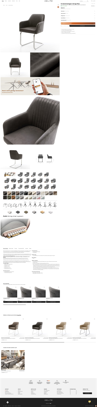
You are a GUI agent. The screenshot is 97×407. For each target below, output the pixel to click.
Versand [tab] (15, 248)
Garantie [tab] (26, 248)
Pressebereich (46, 391)
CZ (70, 393)
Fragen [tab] (30, 248)
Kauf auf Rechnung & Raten (66, 382)
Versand (32, 391)
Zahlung (32, 392)
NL (70, 392)
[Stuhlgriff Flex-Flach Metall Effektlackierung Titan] (24, 291)
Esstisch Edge (3, 370)
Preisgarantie (33, 393)
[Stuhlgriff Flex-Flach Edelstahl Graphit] (39, 291)
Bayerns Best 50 (59, 391)
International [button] (73, 389)
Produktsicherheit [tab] (21, 248)
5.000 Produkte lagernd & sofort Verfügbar (39, 383)
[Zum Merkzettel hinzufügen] (58, 5)
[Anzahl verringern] (61, 26)
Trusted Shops (59, 390)
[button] (48, 392)
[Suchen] (87, 1)
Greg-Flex (19, 315)
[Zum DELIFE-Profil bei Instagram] (47, 403)
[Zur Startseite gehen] (48, 400)
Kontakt (7, 389)
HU (76, 392)
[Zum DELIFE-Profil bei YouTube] (50, 403)
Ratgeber (45, 393)
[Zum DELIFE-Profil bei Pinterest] (49, 403)
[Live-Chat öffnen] (96, 406)
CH (76, 391)
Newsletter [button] (85, 389)
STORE (19, 393)
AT (76, 390)
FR (70, 391)
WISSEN (45, 389)
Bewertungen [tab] (11, 248)
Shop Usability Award (60, 392)
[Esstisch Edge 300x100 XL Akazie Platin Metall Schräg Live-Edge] (13, 360)
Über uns (19, 390)
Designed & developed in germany (48, 383)
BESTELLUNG (33, 389)
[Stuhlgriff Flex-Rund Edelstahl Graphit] (53, 291)
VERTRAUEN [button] (59, 389)
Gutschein (45, 392)
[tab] (5, 248)
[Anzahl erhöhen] (68, 26)
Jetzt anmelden (87, 393)
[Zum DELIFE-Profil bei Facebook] (46, 403)
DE (70, 390)
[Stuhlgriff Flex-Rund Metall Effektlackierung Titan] (10, 291)
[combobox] (83, 1)
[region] (31, 123)
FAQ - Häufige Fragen (47, 390)
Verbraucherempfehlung (60, 393)
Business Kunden (20, 391)
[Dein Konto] (93, 1)
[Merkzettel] (91, 1)
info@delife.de (7, 391)
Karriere (19, 392)
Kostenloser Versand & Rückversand (31, 383)
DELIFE (19, 389)
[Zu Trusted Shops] (89, 402)
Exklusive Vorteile (33, 390)
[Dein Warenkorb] (94, 1)
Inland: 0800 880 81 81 (8, 393)
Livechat (7, 390)
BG (76, 393)
